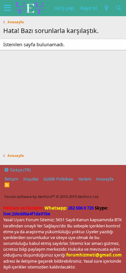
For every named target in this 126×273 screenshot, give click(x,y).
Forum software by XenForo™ (52, 196)
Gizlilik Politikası (58, 179)
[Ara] (118, 8)
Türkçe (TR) (20, 170)
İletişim (11, 179)
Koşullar (31, 179)
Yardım (84, 179)
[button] (7, 8)
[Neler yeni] (106, 8)
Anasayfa (104, 179)
